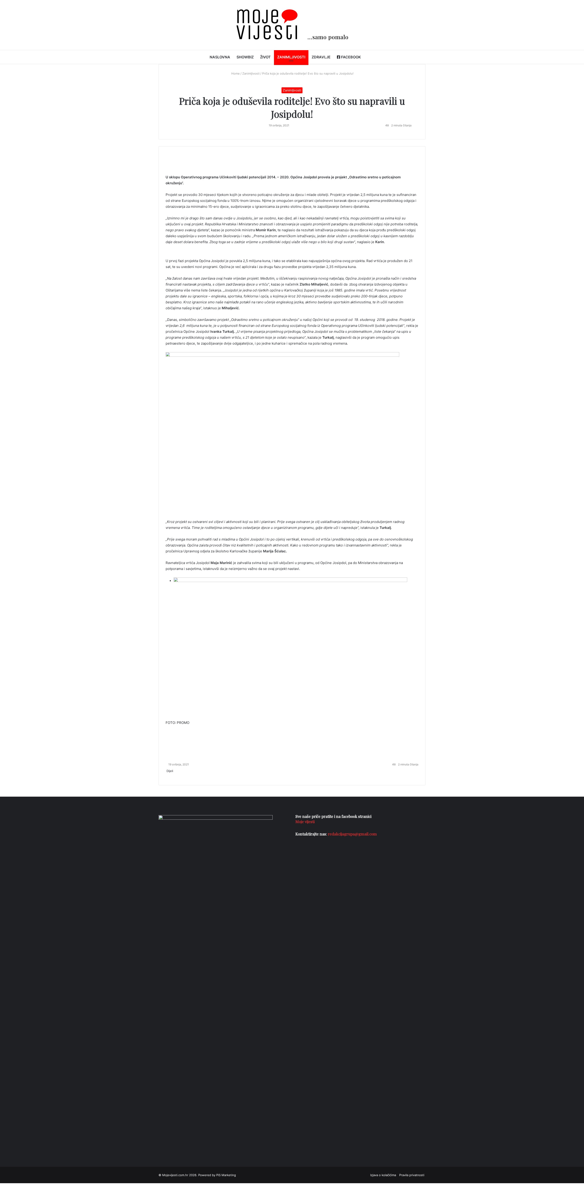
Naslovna (220, 57)
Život (265, 57)
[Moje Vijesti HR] (292, 25)
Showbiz (245, 57)
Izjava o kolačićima (383, 1175)
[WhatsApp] (1, 1185)
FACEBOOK (350, 57)
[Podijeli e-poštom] (167, 775)
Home (235, 73)
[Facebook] (166, 775)
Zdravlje (321, 57)
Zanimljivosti (291, 57)
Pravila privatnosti (411, 1175)
